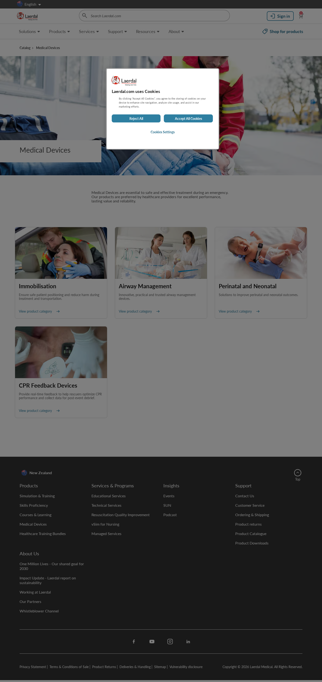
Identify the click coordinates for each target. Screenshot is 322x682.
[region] (162, 109)
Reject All (136, 118)
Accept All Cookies (188, 118)
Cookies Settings (163, 132)
